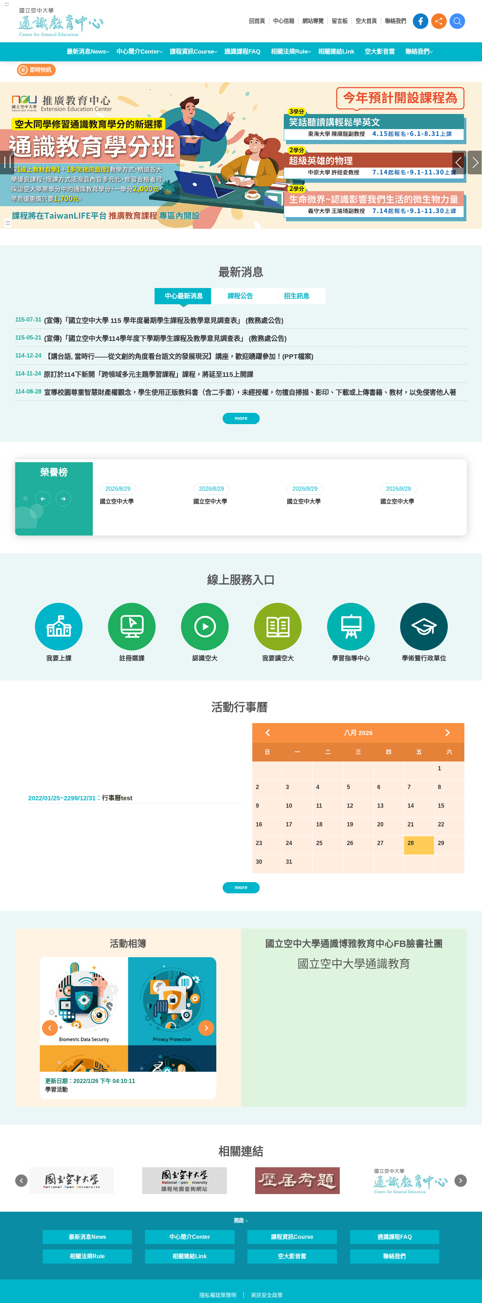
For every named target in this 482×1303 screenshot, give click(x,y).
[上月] (268, 733)
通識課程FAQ (242, 51)
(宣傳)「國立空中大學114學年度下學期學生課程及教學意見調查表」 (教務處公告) (165, 338)
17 (289, 824)
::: (7, 4)
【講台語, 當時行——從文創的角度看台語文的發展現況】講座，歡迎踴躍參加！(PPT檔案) (178, 356)
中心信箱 (283, 21)
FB (420, 21)
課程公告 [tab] (240, 296)
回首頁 (257, 21)
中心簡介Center (137, 51)
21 (411, 824)
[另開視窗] (58, 626)
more (241, 418)
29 (441, 843)
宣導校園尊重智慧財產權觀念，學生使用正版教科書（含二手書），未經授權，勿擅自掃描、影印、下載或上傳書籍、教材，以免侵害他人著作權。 (250, 392)
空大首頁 (366, 21)
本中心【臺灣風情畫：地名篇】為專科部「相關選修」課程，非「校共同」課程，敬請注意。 (181, 430)
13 (380, 806)
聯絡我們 (395, 21)
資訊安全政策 (267, 1295)
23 (259, 843)
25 (319, 843)
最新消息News (86, 51)
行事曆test (80, 798)
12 (350, 806)
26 (350, 843)
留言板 (340, 21)
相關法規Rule (289, 51)
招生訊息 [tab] (296, 296)
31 (289, 862)
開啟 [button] (239, 1220)
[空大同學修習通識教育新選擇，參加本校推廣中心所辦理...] (241, 155)
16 (259, 824)
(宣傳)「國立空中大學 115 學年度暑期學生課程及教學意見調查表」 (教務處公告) (163, 320)
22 (441, 824)
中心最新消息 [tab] (184, 296)
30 (259, 862)
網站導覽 (313, 21)
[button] (439, 21)
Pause (7, 162)
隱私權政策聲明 (217, 1295)
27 (380, 843)
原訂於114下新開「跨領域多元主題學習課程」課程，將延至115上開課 (148, 374)
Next (475, 162)
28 (411, 843)
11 (319, 806)
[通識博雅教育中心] (76, 21)
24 (289, 843)
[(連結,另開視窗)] (71, 1180)
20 (380, 824)
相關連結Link (336, 51)
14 (411, 806)
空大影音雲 (380, 51)
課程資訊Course (192, 51)
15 (441, 806)
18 (319, 824)
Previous (459, 162)
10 (289, 806)
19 (350, 824)
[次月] (448, 733)
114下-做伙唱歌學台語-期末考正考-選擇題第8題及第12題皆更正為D (145, 430)
